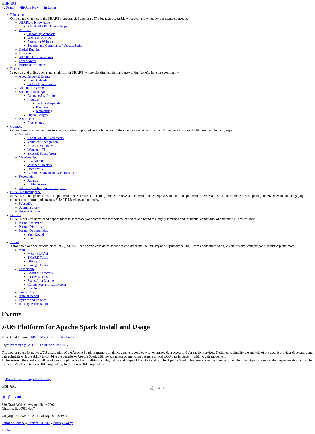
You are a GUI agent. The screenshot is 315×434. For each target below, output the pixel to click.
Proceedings (18, 345)
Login (51, 7)
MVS (35, 337)
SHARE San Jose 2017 (53, 345)
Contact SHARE (38, 423)
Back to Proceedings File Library (28, 379)
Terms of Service (13, 423)
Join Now (32, 7)
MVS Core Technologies (57, 337)
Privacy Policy (63, 423)
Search (10, 7)
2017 (31, 345)
